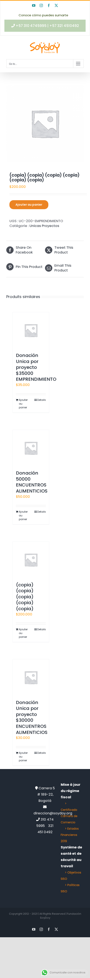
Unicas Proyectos (44, 225)
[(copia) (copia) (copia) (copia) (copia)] (31, 560)
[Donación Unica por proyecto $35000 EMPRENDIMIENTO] (31, 330)
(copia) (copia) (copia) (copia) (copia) (24, 597)
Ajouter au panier (28, 204)
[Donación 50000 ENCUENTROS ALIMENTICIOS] (31, 448)
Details (41, 400)
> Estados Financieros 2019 (70, 834)
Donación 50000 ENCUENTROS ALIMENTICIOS (32, 482)
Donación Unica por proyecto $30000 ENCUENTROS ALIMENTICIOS (32, 717)
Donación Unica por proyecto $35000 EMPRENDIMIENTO (36, 367)
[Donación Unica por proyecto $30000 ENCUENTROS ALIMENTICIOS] (31, 677)
